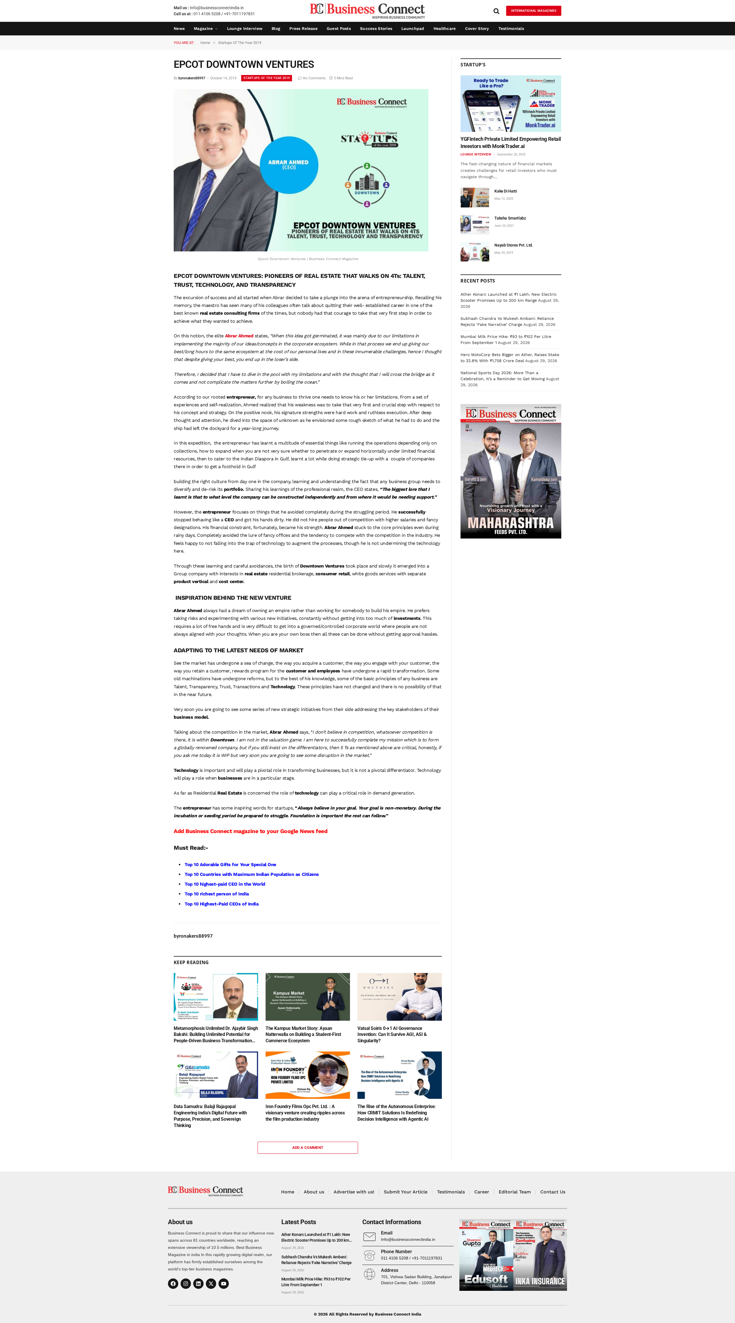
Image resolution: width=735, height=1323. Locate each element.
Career (481, 1192)
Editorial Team (515, 1192)
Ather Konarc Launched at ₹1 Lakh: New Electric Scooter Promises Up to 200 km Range (315, 1237)
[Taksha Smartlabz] (475, 224)
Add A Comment (308, 1147)
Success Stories (376, 28)
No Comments (314, 78)
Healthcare (445, 28)
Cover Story (477, 28)
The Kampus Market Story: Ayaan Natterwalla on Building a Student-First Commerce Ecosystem (303, 1035)
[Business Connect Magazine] (367, 11)
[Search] (496, 10)
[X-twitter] (211, 1283)
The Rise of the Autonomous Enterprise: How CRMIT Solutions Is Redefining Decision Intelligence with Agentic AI (396, 1113)
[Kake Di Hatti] (475, 197)
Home (287, 1192)
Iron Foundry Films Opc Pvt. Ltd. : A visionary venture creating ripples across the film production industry (305, 1113)
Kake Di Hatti (505, 191)
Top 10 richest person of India (217, 894)
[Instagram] (186, 1283)
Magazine (203, 28)
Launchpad (412, 28)
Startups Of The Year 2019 (266, 78)
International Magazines (533, 11)
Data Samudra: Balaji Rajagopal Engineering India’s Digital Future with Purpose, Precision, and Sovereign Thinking (210, 1116)
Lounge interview (244, 28)
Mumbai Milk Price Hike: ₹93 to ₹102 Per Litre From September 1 (316, 1282)
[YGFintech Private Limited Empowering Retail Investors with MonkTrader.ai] (511, 103)
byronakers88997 (191, 78)
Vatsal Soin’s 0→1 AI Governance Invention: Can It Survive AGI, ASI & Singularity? (392, 1035)
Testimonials (511, 28)
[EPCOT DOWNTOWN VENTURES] (301, 250)
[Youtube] (223, 1283)
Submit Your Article (406, 1192)
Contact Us (552, 1192)
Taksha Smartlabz (510, 218)
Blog (276, 28)
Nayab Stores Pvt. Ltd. (513, 245)
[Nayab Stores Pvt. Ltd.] (475, 251)
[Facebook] (173, 1283)
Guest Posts (339, 28)
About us (314, 1192)
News (179, 28)
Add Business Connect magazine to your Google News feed (250, 831)
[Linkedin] (198, 1283)
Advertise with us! (354, 1192)
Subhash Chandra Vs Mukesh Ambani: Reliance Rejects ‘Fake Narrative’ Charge (316, 1260)
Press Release (303, 28)
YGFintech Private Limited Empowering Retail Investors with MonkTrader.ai (511, 142)
